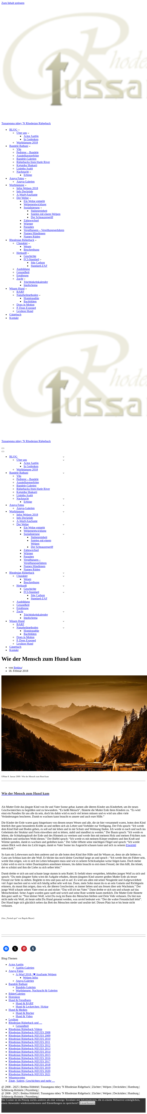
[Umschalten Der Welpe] (63, 524)
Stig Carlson (38, 262)
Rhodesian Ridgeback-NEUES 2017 (29, 1061)
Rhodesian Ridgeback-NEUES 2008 (29, 1032)
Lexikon (13, 1019)
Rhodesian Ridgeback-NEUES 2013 (29, 1048)
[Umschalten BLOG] (63, 456)
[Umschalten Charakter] (63, 576)
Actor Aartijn (31, 136)
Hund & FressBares (20, 1000)
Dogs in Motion (25, 304)
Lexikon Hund (24, 311)
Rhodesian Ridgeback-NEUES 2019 (29, 1067)
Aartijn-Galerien (25, 967)
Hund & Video (24, 1016)
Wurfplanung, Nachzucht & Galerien (37, 990)
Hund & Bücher (25, 1013)
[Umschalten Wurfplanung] (63, 511)
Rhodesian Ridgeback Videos (25, 1029)
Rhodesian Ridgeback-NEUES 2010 (29, 1038)
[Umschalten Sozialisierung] (63, 534)
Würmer (28, 223)
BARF (20, 291)
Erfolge (28, 174)
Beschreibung (31, 249)
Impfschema (30, 285)
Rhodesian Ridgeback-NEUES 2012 (29, 1045)
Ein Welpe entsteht (34, 201)
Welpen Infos (30, 977)
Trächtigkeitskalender (36, 281)
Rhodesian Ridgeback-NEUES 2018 (29, 1064)
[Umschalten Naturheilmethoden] (63, 627)
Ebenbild (131, 845)
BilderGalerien (17, 993)
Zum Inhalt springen (12, 2)
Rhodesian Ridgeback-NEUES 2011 (29, 1042)
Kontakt (13, 317)
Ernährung (22, 275)
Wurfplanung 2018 (27, 142)
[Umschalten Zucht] (63, 611)
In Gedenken (31, 139)
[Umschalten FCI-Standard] (63, 592)
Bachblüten (30, 301)
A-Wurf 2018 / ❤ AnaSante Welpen (36, 974)
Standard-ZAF (39, 265)
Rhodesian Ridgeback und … (25, 1022)
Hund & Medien (18, 1009)
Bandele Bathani (18, 984)
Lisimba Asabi (24, 168)
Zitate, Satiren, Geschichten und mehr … (32, 1080)
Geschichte (30, 256)
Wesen (27, 246)
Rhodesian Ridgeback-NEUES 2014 (29, 1051)
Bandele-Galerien (26, 158)
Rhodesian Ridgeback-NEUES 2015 (29, 1054)
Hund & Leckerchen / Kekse (32, 1006)
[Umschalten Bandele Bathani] (63, 472)
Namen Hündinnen (34, 233)
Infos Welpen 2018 (27, 188)
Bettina (18, 667)
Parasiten (29, 226)
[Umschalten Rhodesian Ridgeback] (63, 572)
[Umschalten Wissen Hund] (63, 621)
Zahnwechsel (31, 220)
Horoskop (14, 996)
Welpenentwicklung (35, 204)
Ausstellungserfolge (27, 155)
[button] (19, 129)
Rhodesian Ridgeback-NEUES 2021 (29, 1074)
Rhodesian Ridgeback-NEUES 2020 (29, 1071)
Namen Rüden (32, 236)
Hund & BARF (25, 1003)
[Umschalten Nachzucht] (63, 498)
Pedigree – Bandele (27, 152)
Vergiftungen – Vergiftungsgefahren (44, 230)
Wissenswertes (17, 1077)
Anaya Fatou (16, 970)
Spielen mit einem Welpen (45, 214)
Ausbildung (23, 269)
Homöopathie (31, 298)
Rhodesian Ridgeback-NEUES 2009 (29, 1035)
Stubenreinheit (39, 210)
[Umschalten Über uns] (63, 460)
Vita (18, 149)
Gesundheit (22, 272)
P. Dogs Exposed (26, 307)
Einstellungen (87, 1103)
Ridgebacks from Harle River (33, 162)
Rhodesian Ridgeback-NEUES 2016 (29, 1058)
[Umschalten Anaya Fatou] (63, 505)
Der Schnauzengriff (42, 217)
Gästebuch (15, 314)
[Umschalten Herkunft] (63, 585)
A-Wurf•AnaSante (26, 194)
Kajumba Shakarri (26, 165)
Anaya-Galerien (25, 181)
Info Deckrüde (24, 191)
